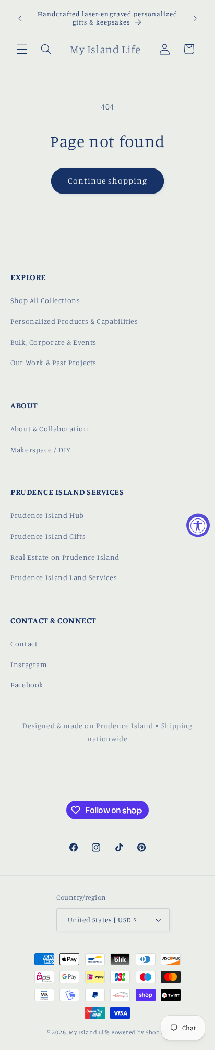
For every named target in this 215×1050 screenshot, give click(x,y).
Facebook (27, 684)
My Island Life (89, 1032)
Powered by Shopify (139, 1032)
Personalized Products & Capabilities (74, 321)
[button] (22, 49)
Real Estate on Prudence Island (65, 556)
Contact (24, 643)
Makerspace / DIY (40, 449)
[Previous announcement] (19, 18)
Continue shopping (108, 181)
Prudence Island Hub (47, 515)
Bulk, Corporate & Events (53, 341)
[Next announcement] (195, 18)
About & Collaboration (49, 428)
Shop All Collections (45, 300)
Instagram (28, 664)
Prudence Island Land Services (63, 577)
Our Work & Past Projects (53, 362)
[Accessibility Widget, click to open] (198, 525)
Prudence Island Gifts (48, 536)
